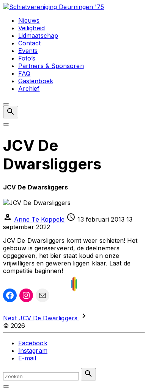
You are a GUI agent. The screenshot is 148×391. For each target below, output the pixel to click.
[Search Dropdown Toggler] (10, 112)
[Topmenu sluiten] (6, 104)
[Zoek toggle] (6, 386)
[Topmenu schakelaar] (6, 124)
